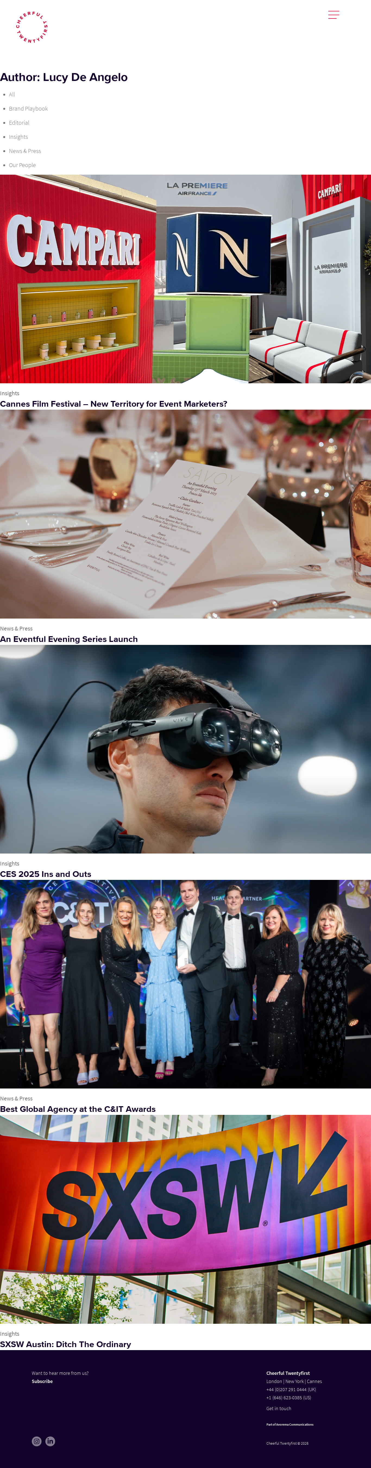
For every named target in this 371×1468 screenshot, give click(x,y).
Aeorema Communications (294, 1424)
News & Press (25, 151)
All (12, 94)
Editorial (19, 122)
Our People (22, 165)
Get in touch (278, 1408)
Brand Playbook (28, 108)
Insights (18, 136)
